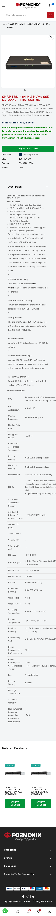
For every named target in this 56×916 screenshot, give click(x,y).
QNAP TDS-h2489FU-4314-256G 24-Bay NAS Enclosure (39, 791)
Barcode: (6, 163)
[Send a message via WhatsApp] (5, 911)
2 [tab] (28, 90)
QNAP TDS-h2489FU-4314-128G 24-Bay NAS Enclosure (13, 791)
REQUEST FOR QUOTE (28, 149)
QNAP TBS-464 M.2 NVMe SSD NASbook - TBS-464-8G (25, 98)
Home (4, 24)
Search (50, 15)
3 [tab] (31, 90)
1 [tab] (25, 90)
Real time (6, 155)
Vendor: (5, 168)
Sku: (4, 159)
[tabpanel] (28, 61)
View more (44, 115)
